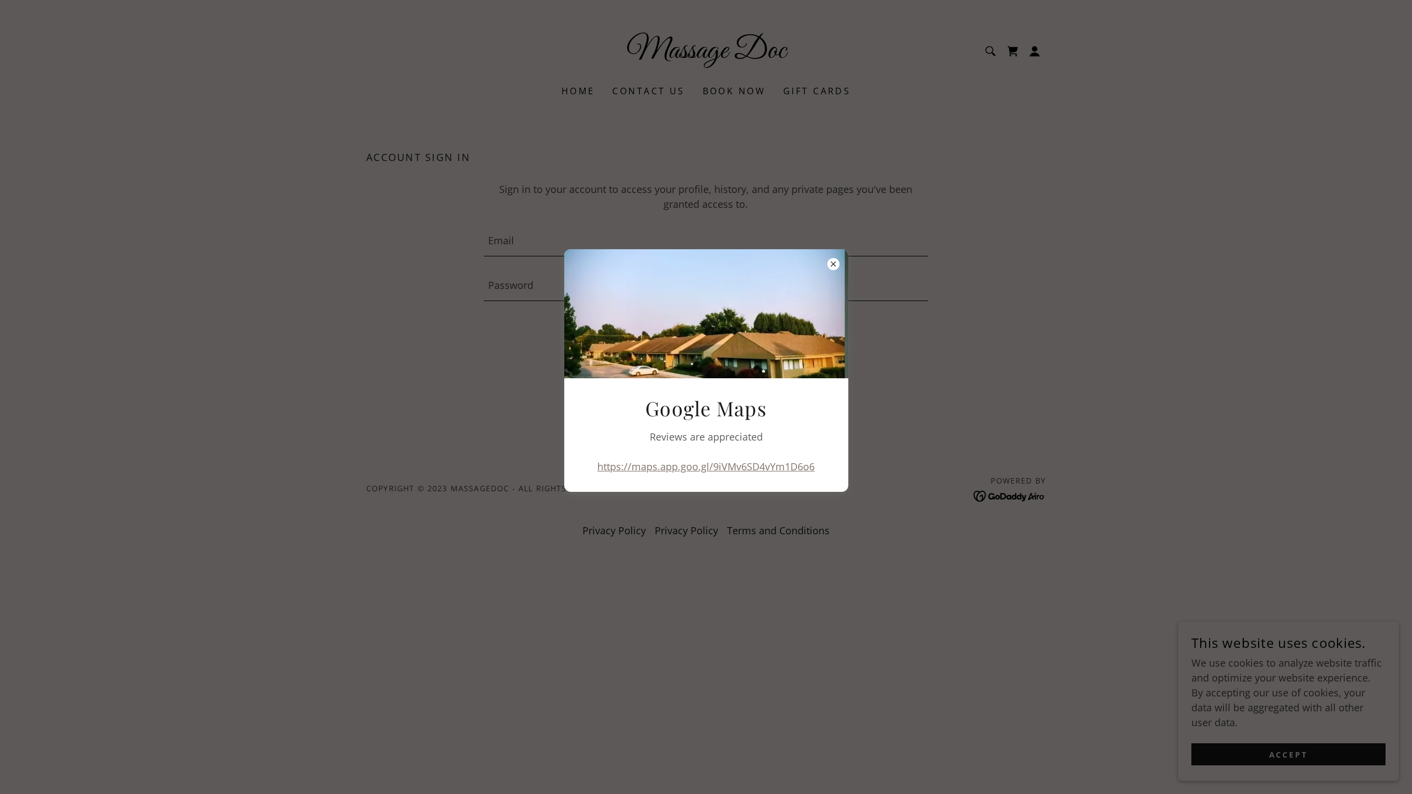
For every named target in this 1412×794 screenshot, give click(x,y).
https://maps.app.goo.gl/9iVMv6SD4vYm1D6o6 (706, 466)
